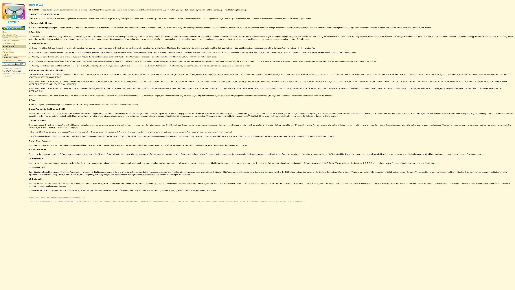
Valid (6, 71)
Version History (8, 43)
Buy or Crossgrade (10, 38)
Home (5, 32)
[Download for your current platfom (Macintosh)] (13, 27)
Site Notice (7, 49)
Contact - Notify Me (10, 41)
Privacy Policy (8, 52)
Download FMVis (9, 35)
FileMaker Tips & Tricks (12, 60)
